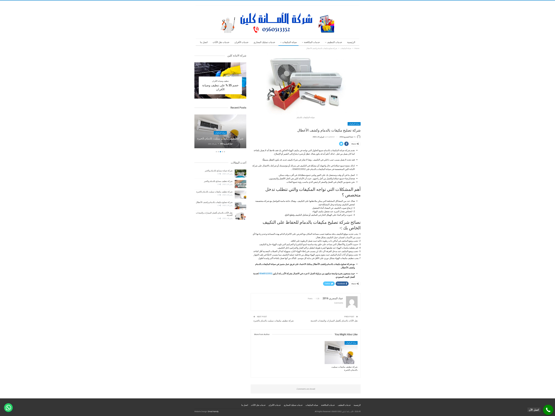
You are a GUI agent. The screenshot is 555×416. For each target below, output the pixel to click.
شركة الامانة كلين (236, 55)
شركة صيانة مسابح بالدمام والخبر (219, 170)
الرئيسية (351, 42)
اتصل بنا (204, 42)
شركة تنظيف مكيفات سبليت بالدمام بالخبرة (274, 320)
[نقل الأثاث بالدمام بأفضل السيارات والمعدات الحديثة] (240, 216)
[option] (220, 132)
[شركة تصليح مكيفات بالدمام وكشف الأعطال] (240, 205)
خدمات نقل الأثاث (221, 42)
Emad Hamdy (213, 412)
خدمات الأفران (241, 42)
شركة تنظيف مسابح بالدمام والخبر (218, 181)
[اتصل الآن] (548, 410)
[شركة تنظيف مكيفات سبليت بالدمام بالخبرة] (341, 352)
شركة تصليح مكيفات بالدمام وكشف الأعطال (214, 202)
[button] (8, 407)
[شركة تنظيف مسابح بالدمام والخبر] (240, 184)
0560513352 (265, 273)
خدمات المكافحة (312, 42)
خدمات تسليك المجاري (264, 42)
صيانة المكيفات (289, 42)
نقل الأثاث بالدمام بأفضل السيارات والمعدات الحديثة (334, 320)
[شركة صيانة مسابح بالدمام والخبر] (240, 173)
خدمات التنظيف (334, 42)
